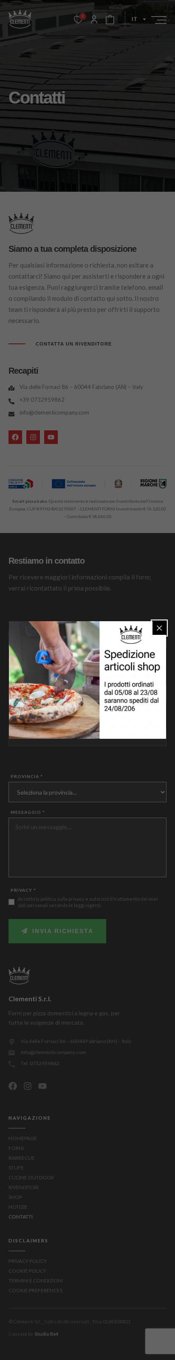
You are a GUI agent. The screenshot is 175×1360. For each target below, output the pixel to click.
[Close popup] (159, 628)
